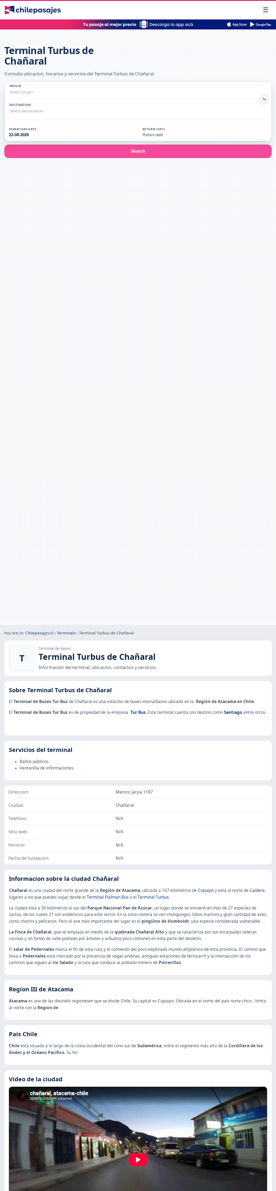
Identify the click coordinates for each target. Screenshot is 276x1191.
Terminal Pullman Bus (108, 897)
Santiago (233, 712)
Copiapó (206, 890)
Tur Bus (138, 712)
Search (138, 151)
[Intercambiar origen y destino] (264, 99)
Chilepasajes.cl (39, 632)
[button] (36, 132)
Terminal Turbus (153, 897)
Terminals (66, 632)
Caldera (257, 890)
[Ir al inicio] (32, 10)
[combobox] (10, 92)
